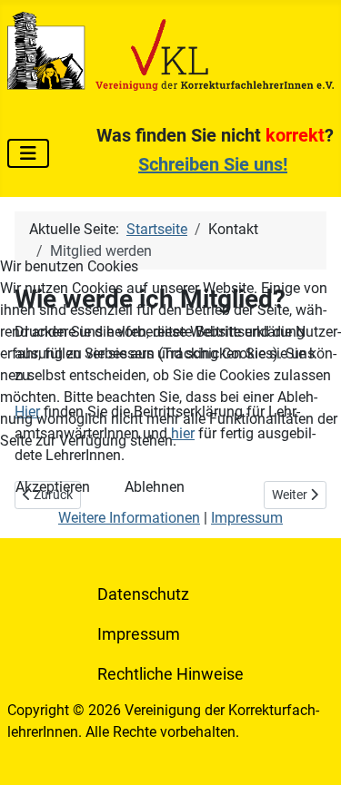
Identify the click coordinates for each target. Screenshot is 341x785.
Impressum (247, 517)
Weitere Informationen (129, 517)
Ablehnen (155, 487)
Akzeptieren (52, 487)
